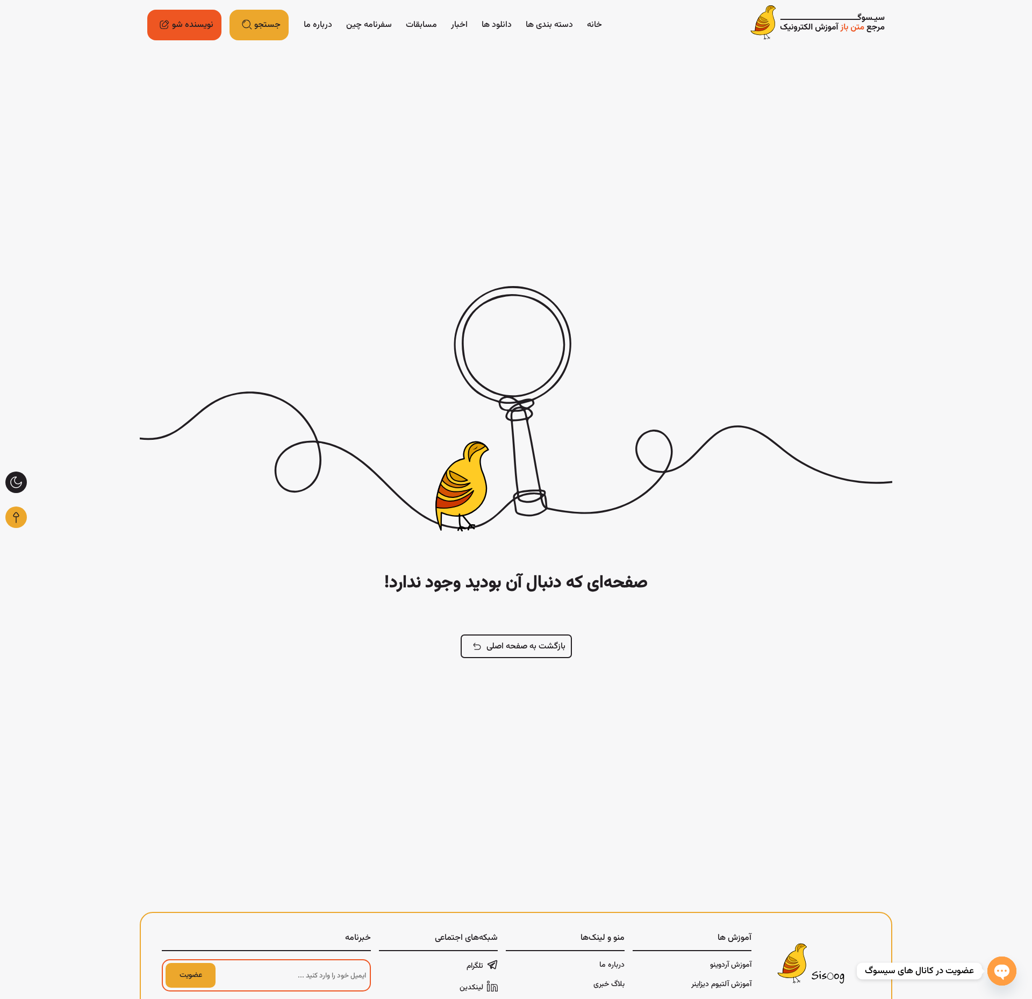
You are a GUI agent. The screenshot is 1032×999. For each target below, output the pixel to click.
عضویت (191, 975)
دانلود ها (497, 25)
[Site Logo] (817, 25)
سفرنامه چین (369, 25)
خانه (594, 25)
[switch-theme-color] (16, 482)
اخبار (459, 25)
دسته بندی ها (549, 25)
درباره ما (318, 25)
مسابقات (421, 25)
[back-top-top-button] (16, 517)
